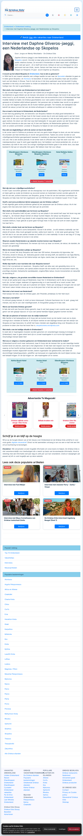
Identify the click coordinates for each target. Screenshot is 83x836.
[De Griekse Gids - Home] (14, 9)
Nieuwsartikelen (11, 568)
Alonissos (27, 79)
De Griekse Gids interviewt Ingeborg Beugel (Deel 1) (60, 519)
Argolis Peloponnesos (13, 584)
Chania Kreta (9, 599)
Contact (65, 790)
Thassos (8, 739)
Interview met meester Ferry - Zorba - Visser (60, 486)
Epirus (26, 802)
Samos (45, 795)
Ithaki (7, 624)
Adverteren (8, 814)
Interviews (8, 563)
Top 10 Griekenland (12, 553)
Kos (6, 639)
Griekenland (8, 26)
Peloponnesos (29, 800)
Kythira (7, 649)
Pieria (7, 699)
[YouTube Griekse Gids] (59, 15)
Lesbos (7, 664)
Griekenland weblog (23, 26)
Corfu (7, 609)
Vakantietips (9, 558)
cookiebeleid (31, 832)
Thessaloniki (9, 744)
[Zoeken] (47, 15)
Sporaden (61, 76)
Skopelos (18, 60)
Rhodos (7, 719)
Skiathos (8, 729)
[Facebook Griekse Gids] (71, 15)
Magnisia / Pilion (11, 669)
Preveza (8, 709)
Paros (7, 689)
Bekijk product (19, 426)
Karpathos (8, 629)
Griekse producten (69, 783)
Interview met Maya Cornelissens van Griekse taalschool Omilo (19, 519)
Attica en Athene (11, 589)
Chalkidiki (8, 594)
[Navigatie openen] (76, 10)
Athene (45, 778)
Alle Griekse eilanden (13, 754)
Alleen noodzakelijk (49, 829)
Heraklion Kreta (10, 619)
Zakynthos (9, 749)
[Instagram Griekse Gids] (65, 15)
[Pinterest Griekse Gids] (77, 15)
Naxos (7, 684)
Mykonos (8, 679)
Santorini (8, 724)
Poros (7, 704)
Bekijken (21, 493)
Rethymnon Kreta (11, 714)
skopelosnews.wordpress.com (47, 325)
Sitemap (65, 802)
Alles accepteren (74, 829)
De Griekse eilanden (31, 775)
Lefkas (7, 659)
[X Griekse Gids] (53, 15)
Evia (6, 614)
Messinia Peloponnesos (13, 674)
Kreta (7, 644)
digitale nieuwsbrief (19, 442)
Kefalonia (8, 634)
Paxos (7, 694)
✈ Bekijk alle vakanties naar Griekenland (41, 37)
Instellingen (62, 829)
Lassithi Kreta (10, 654)
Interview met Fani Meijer (14, 485)
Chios (7, 604)
